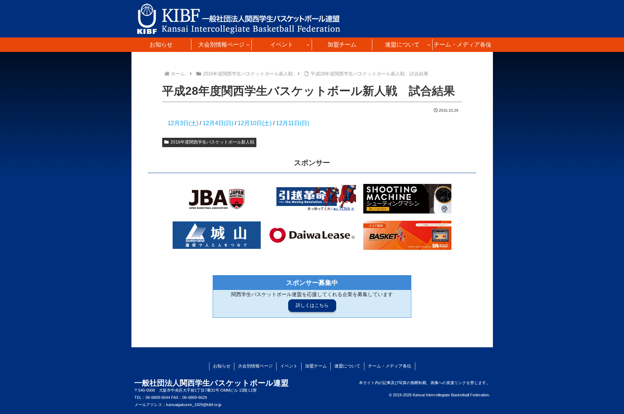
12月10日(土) (255, 123)
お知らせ (221, 366)
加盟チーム (316, 366)
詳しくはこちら (312, 305)
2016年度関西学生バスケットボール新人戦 (212, 142)
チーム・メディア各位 (389, 366)
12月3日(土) (184, 123)
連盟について (347, 366)
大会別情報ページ (255, 366)
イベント (289, 366)
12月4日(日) (218, 123)
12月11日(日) (292, 123)
